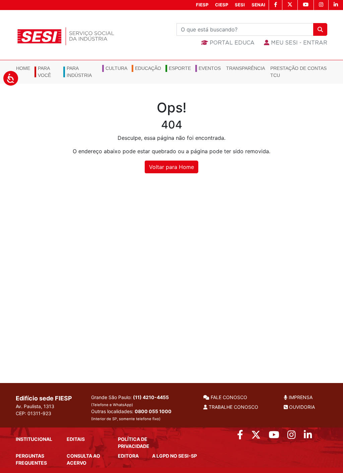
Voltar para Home (171, 167)
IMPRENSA (300, 397)
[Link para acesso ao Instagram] (291, 436)
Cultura (116, 68)
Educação (148, 68)
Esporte (180, 68)
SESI (240, 4)
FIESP (202, 4)
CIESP (221, 4)
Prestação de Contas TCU (298, 72)
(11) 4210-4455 (151, 397)
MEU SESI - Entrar (298, 42)
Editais (76, 439)
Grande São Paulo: (130, 400)
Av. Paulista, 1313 (35, 406)
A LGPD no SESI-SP (174, 456)
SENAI (258, 4)
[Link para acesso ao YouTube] (274, 436)
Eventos (210, 68)
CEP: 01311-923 (33, 413)
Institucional (34, 439)
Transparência (245, 68)
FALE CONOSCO (228, 397)
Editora (128, 456)
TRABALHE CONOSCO (232, 407)
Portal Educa (231, 42)
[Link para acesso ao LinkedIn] (308, 436)
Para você (44, 72)
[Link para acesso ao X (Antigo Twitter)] (256, 436)
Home (23, 68)
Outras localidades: (131, 414)
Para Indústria (79, 72)
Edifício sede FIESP (44, 398)
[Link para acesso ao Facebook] (240, 436)
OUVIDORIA (301, 407)
